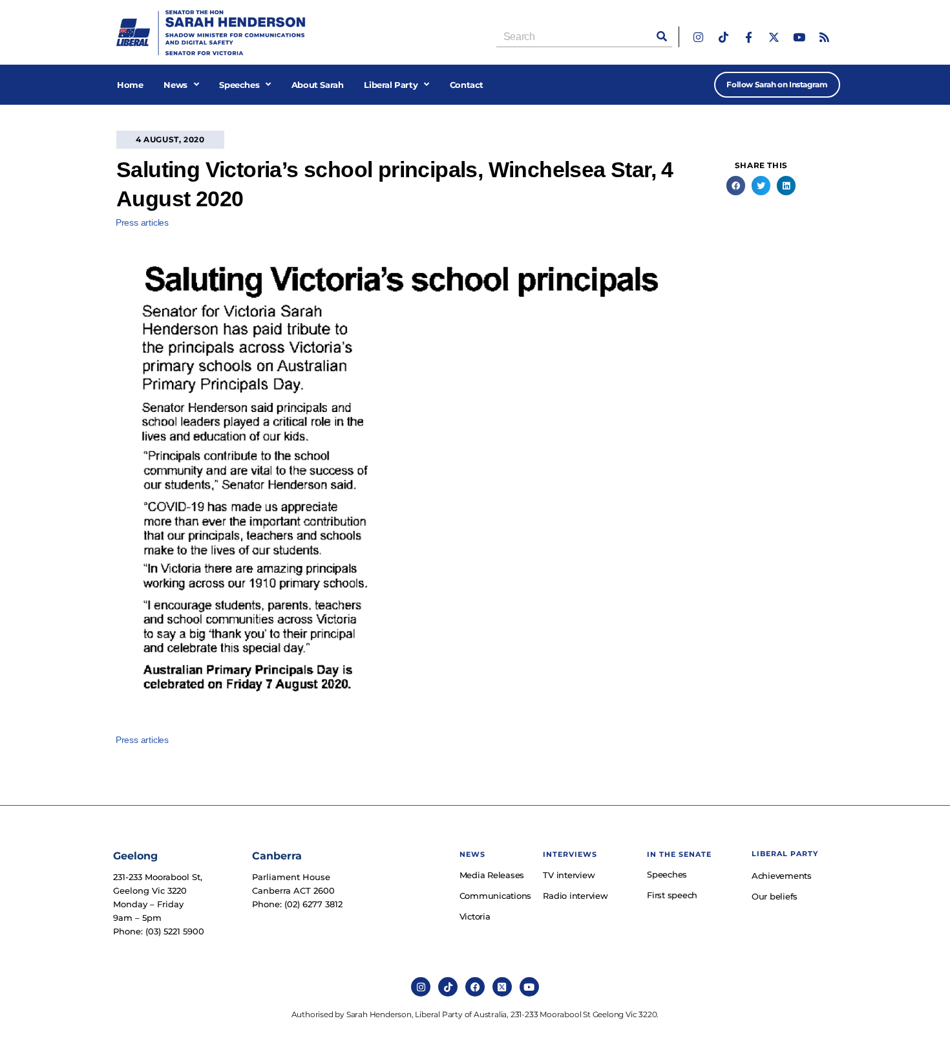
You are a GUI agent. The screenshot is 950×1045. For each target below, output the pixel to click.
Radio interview (575, 895)
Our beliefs (774, 896)
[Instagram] (698, 37)
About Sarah (317, 85)
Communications (495, 895)
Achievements (782, 875)
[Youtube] (799, 37)
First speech (672, 895)
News (175, 85)
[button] (735, 185)
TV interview (569, 875)
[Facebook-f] (748, 37)
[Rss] (824, 37)
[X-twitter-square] (502, 987)
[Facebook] (475, 987)
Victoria (475, 916)
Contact (466, 85)
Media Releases (492, 875)
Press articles (142, 222)
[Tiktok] (723, 37)
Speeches (239, 85)
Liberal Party (390, 85)
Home (130, 85)
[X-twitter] (774, 37)
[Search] (661, 37)
